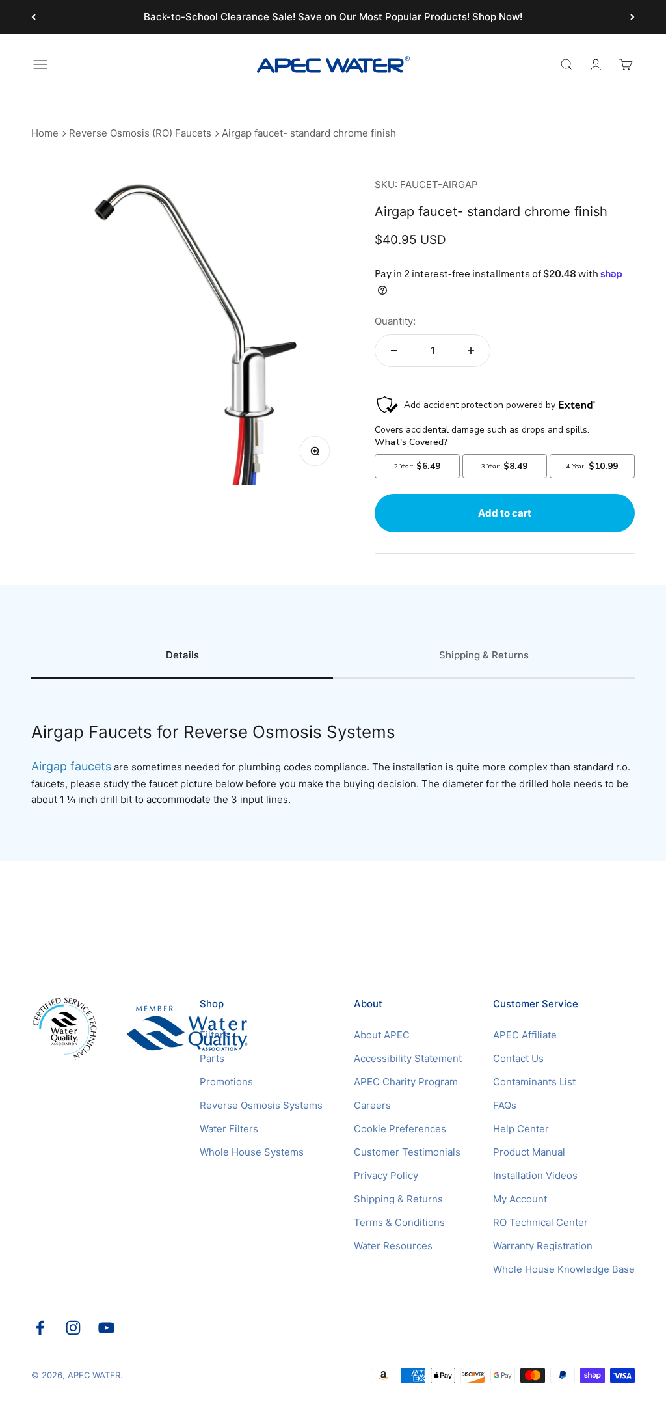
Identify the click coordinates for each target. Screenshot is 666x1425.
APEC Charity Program (406, 1082)
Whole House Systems (252, 1152)
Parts (212, 1058)
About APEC (382, 1035)
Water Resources (393, 1246)
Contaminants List (534, 1082)
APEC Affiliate (525, 1035)
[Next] (632, 17)
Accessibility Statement (408, 1058)
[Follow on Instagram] (73, 1328)
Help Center (521, 1128)
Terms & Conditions (399, 1222)
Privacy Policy (386, 1175)
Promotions (226, 1082)
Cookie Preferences (400, 1128)
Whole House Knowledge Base (564, 1269)
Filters (214, 1035)
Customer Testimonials (407, 1152)
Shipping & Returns (398, 1199)
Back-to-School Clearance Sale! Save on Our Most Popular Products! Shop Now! (333, 16)
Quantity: (395, 321)
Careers (372, 1105)
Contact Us (518, 1058)
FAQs (504, 1105)
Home (45, 133)
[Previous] (33, 17)
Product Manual (529, 1152)
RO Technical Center (540, 1222)
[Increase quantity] (471, 350)
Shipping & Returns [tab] (484, 655)
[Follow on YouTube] (106, 1328)
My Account (520, 1199)
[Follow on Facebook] (40, 1328)
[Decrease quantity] (394, 350)
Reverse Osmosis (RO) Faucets (140, 133)
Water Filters (229, 1128)
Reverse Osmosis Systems (261, 1105)
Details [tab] (182, 655)
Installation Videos (535, 1175)
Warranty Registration (543, 1246)
